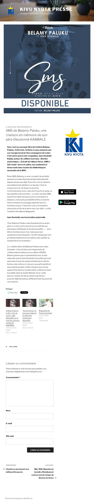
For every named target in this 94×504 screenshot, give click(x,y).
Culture (13, 347)
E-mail (9, 423)
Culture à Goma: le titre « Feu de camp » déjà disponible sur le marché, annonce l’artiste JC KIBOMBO (13, 318)
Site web (10, 436)
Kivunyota (26, 127)
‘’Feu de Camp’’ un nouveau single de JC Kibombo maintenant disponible (29, 315)
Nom (8, 410)
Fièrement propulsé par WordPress (18, 498)
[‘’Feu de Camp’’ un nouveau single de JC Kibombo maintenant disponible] (29, 303)
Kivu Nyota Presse (46, 9)
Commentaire (13, 377)
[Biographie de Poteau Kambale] (46, 303)
